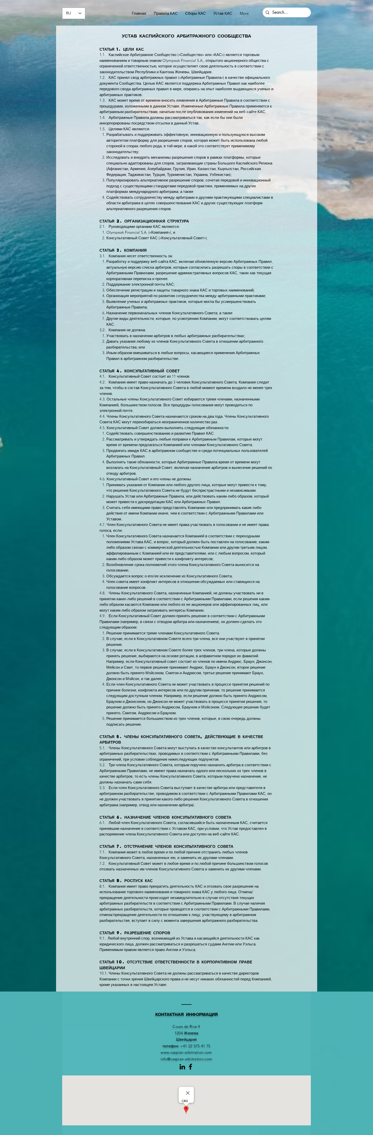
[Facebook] (190, 1067)
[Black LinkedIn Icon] (182, 1067)
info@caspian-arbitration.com (186, 1058)
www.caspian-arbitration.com (186, 1052)
